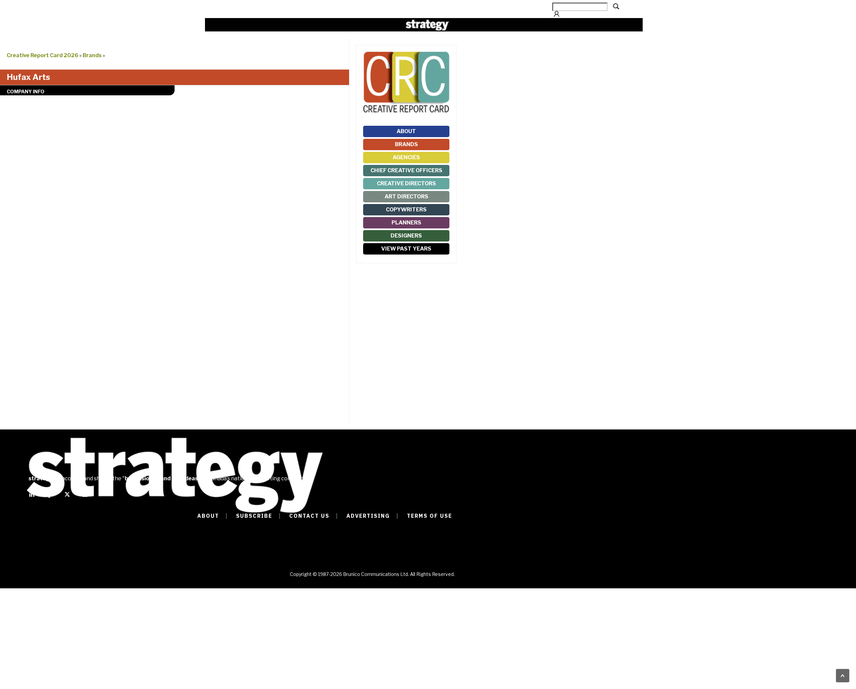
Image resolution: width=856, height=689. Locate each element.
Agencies (406, 157)
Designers (406, 235)
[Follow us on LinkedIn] (32, 497)
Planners (406, 222)
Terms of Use (429, 515)
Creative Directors (406, 183)
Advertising (368, 515)
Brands (92, 55)
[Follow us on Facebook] (49, 497)
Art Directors (406, 196)
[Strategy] (427, 25)
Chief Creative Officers (406, 170)
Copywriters (406, 209)
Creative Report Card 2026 (42, 55)
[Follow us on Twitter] (67, 497)
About (406, 131)
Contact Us (309, 515)
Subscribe (254, 515)
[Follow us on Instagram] (85, 497)
